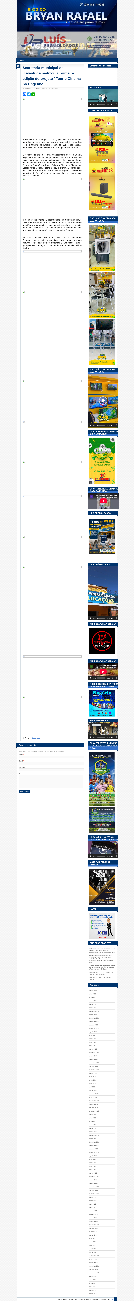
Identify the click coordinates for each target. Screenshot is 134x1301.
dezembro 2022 (94, 1142)
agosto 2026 (93, 990)
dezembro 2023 (94, 1101)
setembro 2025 (94, 1028)
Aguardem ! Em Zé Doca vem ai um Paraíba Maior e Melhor (101, 973)
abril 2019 (92, 1290)
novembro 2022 (94, 1145)
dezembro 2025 (94, 1018)
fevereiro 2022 (94, 1176)
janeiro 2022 (93, 1180)
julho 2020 (92, 1238)
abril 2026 (92, 1004)
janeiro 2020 (93, 1259)
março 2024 (93, 1090)
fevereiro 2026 (94, 1011)
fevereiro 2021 (94, 1214)
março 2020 (93, 1252)
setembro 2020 (94, 1231)
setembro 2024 (94, 1070)
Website (22, 767)
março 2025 (93, 1049)
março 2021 (93, 1211)
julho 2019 (92, 1280)
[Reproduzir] (91, 104)
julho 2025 (92, 1035)
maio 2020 (92, 1245)
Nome (21, 754)
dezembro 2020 (94, 1221)
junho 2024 (92, 1080)
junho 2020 (92, 1242)
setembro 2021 (94, 1194)
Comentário (23, 774)
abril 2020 (92, 1249)
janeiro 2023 (93, 1138)
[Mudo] (112, 104)
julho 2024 (92, 1076)
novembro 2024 (94, 1063)
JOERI (111, 1299)
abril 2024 (92, 1087)
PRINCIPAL (21, 60)
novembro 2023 (94, 1104)
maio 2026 (92, 1001)
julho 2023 (92, 1118)
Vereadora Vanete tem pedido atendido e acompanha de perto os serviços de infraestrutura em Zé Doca (102, 967)
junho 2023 (92, 1121)
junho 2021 (92, 1200)
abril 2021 (92, 1207)
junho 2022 (92, 1163)
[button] (103, 98)
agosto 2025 (93, 1032)
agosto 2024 (93, 1073)
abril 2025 (92, 1045)
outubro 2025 (93, 1025)
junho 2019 (92, 1283)
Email (21, 761)
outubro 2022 (93, 1149)
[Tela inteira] (116, 104)
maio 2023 (92, 1125)
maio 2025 (92, 1042)
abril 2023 (92, 1128)
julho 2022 (92, 1159)
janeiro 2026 (93, 1014)
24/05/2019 (28, 88)
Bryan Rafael (54, 88)
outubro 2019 (93, 1269)
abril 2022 (92, 1169)
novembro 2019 (94, 1266)
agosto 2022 (93, 1156)
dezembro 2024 (94, 1059)
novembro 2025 (94, 1021)
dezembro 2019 (94, 1262)
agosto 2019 (93, 1276)
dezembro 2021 (94, 1183)
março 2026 (93, 1008)
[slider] (101, 104)
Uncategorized (36, 738)
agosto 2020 (93, 1235)
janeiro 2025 (93, 1056)
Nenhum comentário (41, 88)
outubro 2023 (93, 1107)
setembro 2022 (94, 1152)
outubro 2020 (93, 1228)
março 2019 (93, 1293)
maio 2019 (92, 1287)
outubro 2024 (93, 1066)
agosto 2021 (93, 1197)
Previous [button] (21, 45)
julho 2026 (92, 994)
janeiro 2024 (93, 1097)
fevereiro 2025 (94, 1052)
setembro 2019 (94, 1273)
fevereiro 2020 (94, 1256)
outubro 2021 (93, 1190)
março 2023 (93, 1132)
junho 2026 (92, 997)
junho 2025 (92, 1039)
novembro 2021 (94, 1187)
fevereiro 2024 (94, 1094)
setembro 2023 (94, 1111)
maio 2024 (92, 1083)
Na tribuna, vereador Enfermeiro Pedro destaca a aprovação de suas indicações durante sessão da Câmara (102, 950)
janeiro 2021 (93, 1218)
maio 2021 (92, 1204)
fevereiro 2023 (94, 1135)
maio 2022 (92, 1166)
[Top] (115, 1299)
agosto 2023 (93, 1114)
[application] (103, 97)
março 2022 (93, 1173)
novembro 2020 (94, 1225)
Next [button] (113, 45)
